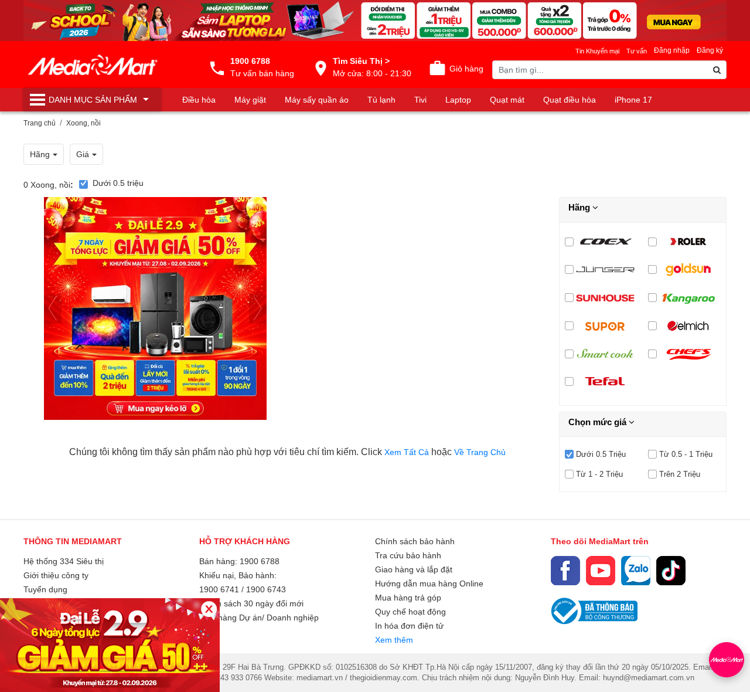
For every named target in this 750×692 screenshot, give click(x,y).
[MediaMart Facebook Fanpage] (565, 570)
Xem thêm (394, 639)
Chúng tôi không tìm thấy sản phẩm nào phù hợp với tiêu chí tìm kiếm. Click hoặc (287, 452)
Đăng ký (710, 50)
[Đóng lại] (209, 609)
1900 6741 (219, 589)
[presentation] (53, 309)
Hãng (580, 207)
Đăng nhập (672, 50)
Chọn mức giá (598, 422)
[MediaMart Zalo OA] (635, 570)
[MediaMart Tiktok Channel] (671, 570)
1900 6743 (266, 589)
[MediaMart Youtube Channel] (600, 570)
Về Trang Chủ (480, 452)
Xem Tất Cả (407, 452)
